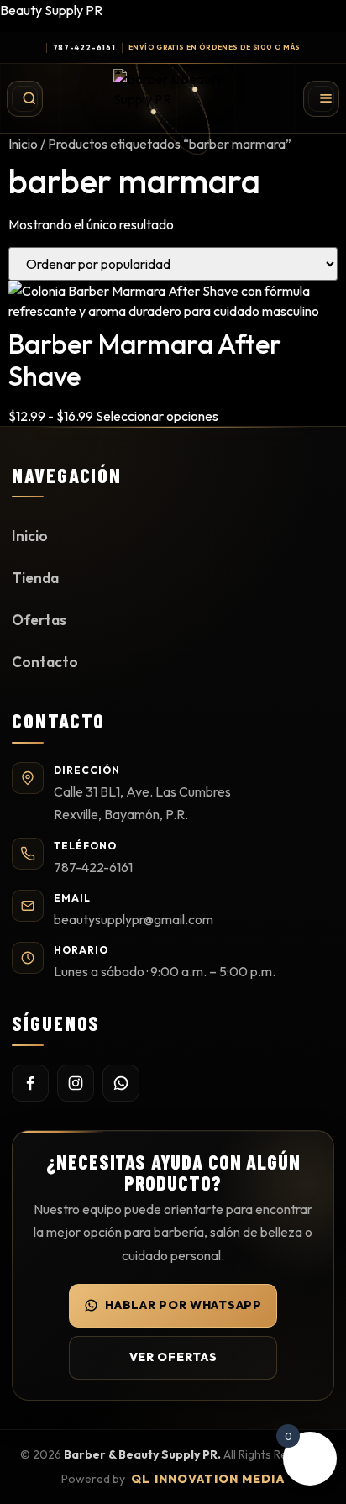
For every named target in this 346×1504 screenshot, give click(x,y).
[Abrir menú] (321, 99)
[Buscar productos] (25, 99)
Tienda (35, 577)
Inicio (23, 143)
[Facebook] (30, 1083)
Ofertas (39, 619)
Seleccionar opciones (157, 416)
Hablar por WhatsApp (183, 1304)
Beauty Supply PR (51, 10)
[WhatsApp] (120, 1083)
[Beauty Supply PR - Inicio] (173, 98)
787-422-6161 (85, 48)
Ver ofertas (173, 1357)
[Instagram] (75, 1083)
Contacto (45, 661)
